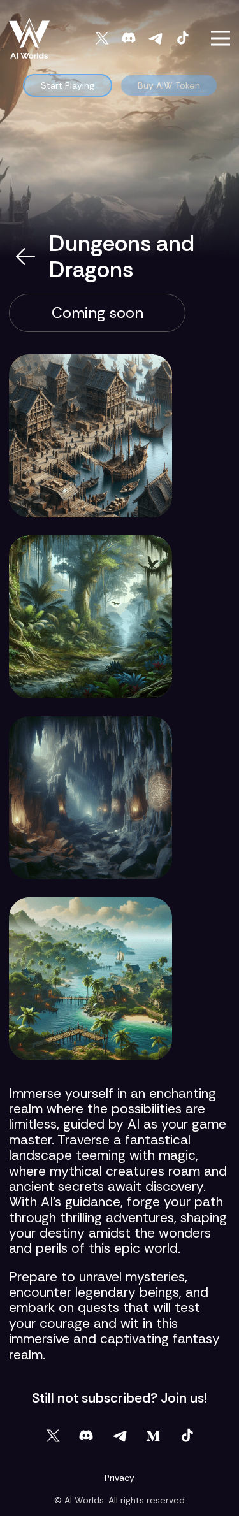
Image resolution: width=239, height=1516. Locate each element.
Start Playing (67, 85)
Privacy (119, 1478)
